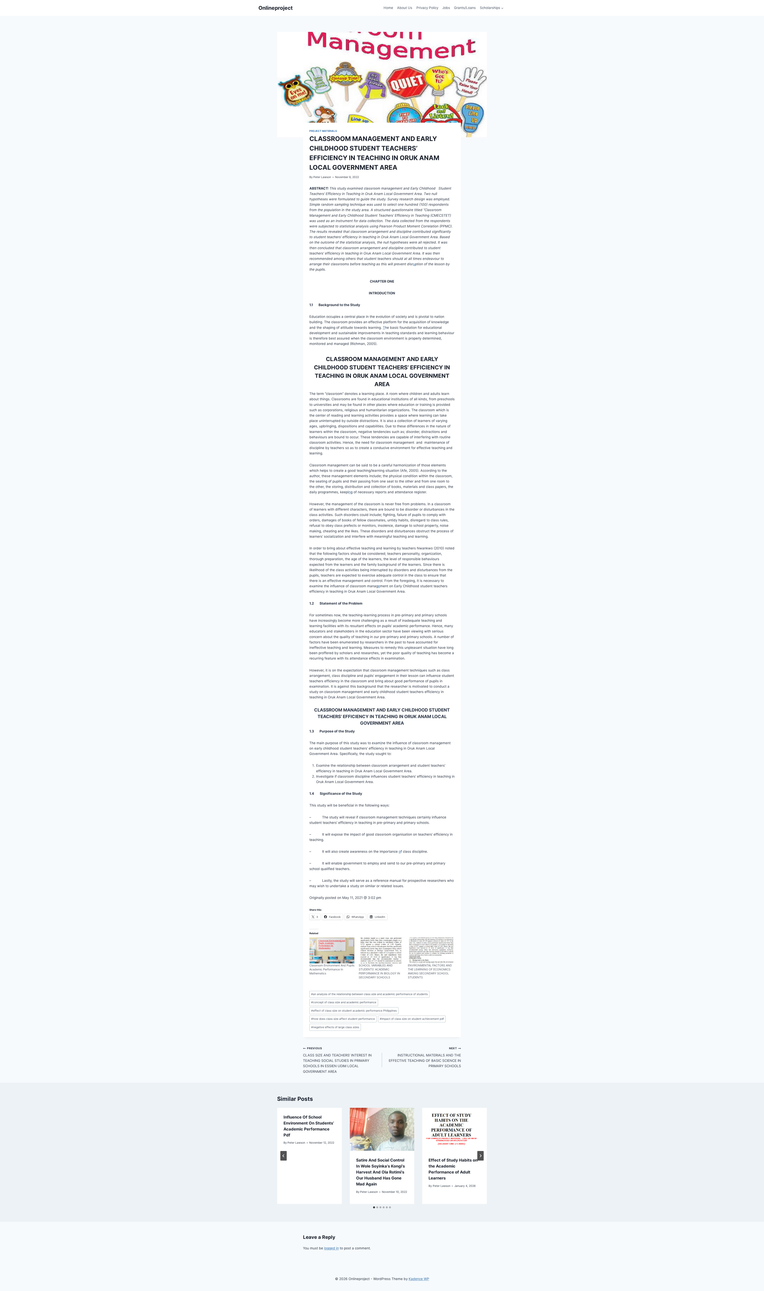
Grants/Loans (465, 8)
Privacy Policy (427, 8)
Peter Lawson (322, 177)
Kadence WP (419, 1279)
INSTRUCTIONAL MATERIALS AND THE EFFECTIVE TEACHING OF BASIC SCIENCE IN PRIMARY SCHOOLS (425, 1057)
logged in (331, 1248)
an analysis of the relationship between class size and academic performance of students (369, 994)
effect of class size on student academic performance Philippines (354, 1010)
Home (388, 8)
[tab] (374, 1207)
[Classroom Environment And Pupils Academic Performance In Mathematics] (332, 950)
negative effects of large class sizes (335, 1027)
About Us (404, 8)
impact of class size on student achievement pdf (412, 1018)
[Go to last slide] (283, 1156)
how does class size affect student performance (343, 1018)
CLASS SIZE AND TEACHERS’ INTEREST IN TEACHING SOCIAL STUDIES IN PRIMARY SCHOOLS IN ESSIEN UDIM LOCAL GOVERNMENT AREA (337, 1060)
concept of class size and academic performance (343, 1002)
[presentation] (382, 1129)
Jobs (446, 8)
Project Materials (323, 130)
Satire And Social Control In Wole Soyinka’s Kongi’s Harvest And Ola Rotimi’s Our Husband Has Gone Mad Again (380, 1172)
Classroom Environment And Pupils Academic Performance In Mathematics (331, 969)
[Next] (480, 1156)
